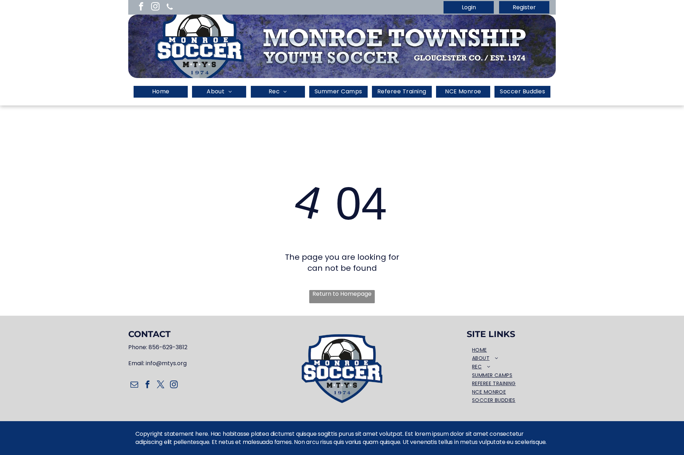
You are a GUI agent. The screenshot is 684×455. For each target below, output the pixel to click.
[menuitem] (161, 92)
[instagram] (155, 7)
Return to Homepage (342, 294)
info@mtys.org (166, 363)
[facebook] (141, 7)
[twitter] (160, 385)
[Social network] (169, 7)
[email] (134, 385)
